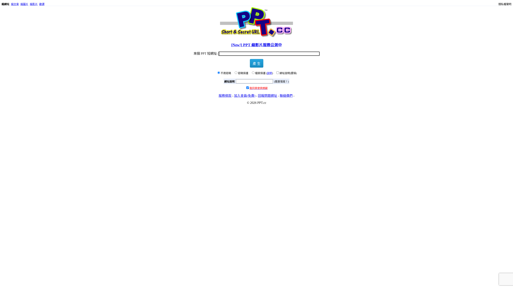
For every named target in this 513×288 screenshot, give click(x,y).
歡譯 (41, 4)
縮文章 (15, 4)
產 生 (257, 63)
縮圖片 (24, 4)
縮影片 (34, 4)
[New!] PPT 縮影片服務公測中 (256, 45)
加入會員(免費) (244, 95)
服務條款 (225, 95)
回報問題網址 (267, 95)
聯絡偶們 (286, 95)
